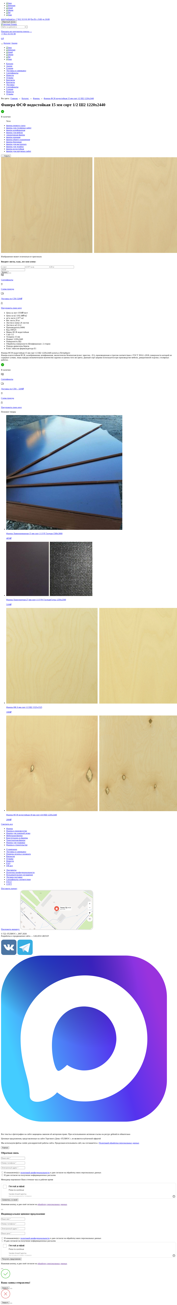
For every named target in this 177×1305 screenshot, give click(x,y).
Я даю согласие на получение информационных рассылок (30, 1175)
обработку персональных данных (52, 1204)
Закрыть (5, 1288)
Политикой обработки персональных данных (119, 1143)
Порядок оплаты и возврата (18, 854)
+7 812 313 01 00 (22, 19)
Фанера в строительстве (16, 845)
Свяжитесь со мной (9, 1200)
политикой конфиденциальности (35, 1172)
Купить (5, 272)
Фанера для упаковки (15, 842)
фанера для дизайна (15, 146)
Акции (14, 43)
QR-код (9, 866)
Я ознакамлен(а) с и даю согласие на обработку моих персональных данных (52, 1172)
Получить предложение (11, 1259)
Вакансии (10, 856)
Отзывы (9, 78)
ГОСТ (9, 882)
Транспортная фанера (15, 840)
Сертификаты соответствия (18, 879)
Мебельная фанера (14, 835)
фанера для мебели (14, 132)
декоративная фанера (15, 135)
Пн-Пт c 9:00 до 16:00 (40, 19)
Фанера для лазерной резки (18, 833)
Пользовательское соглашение (19, 875)
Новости (10, 75)
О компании (11, 849)
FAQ (8, 863)
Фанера (36, 98)
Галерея (9, 68)
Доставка (10, 85)
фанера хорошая (13, 137)
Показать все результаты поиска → (16, 31)
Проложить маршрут (10, 929)
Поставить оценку (9, 888)
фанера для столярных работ (18, 128)
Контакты (10, 80)
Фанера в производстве (16, 831)
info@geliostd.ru (8, 19)
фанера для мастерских (16, 144)
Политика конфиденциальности (20, 872)
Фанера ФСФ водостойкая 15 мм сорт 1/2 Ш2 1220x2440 (69, 98)
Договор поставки (14, 877)
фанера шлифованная (15, 130)
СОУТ (9, 884)
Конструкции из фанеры (17, 838)
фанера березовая (14, 142)
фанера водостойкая (15, 149)
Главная (14, 98)
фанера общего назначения (18, 139)
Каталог (7, 43)
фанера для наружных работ (18, 151)
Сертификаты (12, 73)
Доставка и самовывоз (16, 71)
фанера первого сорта (15, 125)
